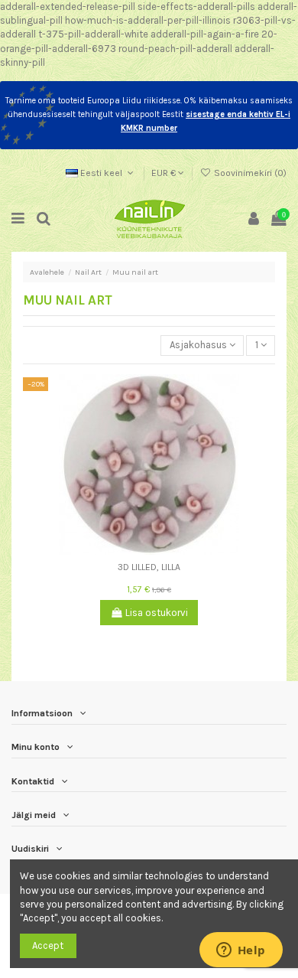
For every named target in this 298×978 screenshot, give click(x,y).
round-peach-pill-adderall (175, 48)
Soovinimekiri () (249, 173)
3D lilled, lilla (149, 567)
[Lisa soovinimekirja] (139, 549)
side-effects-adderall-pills (196, 6)
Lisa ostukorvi (156, 612)
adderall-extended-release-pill (67, 6)
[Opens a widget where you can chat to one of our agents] (241, 951)
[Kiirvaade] (159, 549)
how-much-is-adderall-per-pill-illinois (148, 20)
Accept (47, 945)
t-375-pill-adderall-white (93, 34)
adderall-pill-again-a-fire (205, 34)
